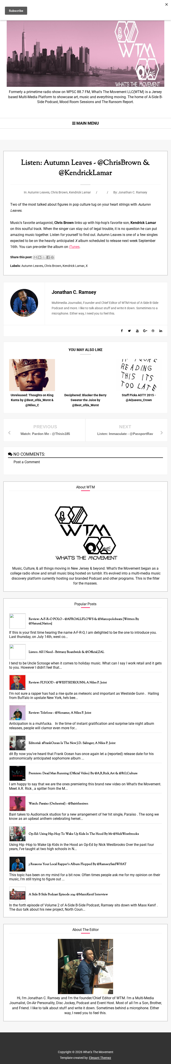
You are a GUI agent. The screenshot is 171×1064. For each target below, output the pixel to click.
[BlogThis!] (39, 257)
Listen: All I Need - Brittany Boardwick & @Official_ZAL (66, 652)
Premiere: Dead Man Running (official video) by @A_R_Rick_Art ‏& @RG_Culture (83, 773)
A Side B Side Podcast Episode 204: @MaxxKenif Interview (68, 894)
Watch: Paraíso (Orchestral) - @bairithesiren (58, 804)
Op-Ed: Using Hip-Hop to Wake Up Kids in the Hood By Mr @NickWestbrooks (84, 834)
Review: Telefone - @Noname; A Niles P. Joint (60, 713)
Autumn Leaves (38, 192)
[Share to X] (44, 257)
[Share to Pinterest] (52, 257)
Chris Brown (59, 192)
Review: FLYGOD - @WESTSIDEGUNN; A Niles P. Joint (68, 682)
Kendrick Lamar (80, 192)
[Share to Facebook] (48, 257)
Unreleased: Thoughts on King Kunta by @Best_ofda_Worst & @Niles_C (32, 400)
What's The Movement (97, 1052)
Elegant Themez (100, 1058)
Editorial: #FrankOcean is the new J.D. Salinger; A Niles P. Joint (72, 743)
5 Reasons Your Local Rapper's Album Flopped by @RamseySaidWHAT (77, 864)
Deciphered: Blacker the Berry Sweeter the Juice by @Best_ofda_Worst (85, 400)
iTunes (74, 247)
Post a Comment (27, 462)
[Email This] (35, 257)
